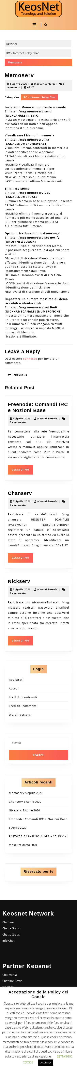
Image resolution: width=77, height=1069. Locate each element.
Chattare (8, 922)
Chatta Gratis (11, 928)
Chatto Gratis (11, 934)
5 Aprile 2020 (18, 83)
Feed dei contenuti (23, 697)
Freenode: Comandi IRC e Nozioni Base (38, 819)
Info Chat (8, 940)
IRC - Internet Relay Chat (22, 53)
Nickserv (19, 581)
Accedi (14, 688)
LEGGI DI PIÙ (22, 471)
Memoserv (16, 793)
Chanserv (20, 493)
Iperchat (7, 987)
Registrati (16, 680)
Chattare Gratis (12, 981)
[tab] (34, 25)
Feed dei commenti (23, 706)
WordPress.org (20, 714)
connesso (30, 358)
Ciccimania (9, 975)
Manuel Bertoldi (44, 83)
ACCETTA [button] (45, 1062)
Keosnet (11, 44)
